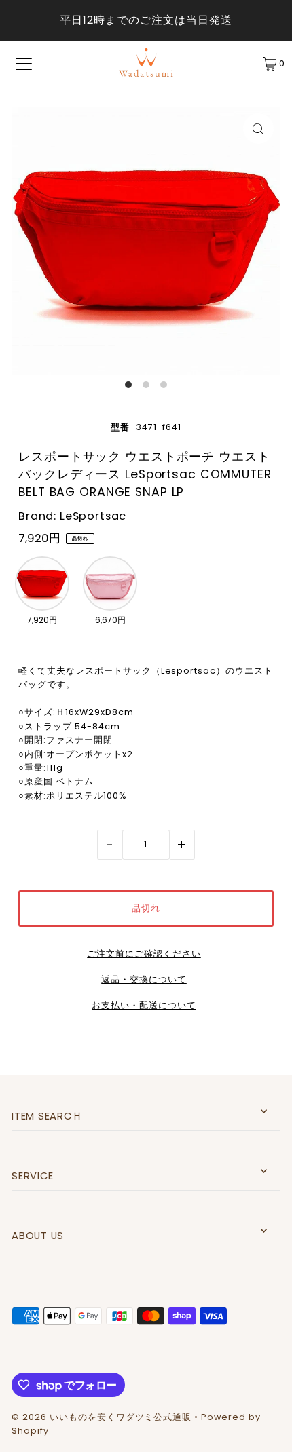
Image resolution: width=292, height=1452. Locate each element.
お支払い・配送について (144, 1006)
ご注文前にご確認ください (143, 954)
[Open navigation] (24, 64)
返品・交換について (144, 980)
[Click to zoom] (258, 128)
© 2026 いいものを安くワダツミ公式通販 (101, 1417)
